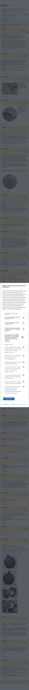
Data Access (14, 404)
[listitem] (14, 314)
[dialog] (14, 345)
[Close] (26, 285)
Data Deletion (5, 404)
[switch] (23, 317)
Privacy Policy (23, 404)
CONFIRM (9, 398)
